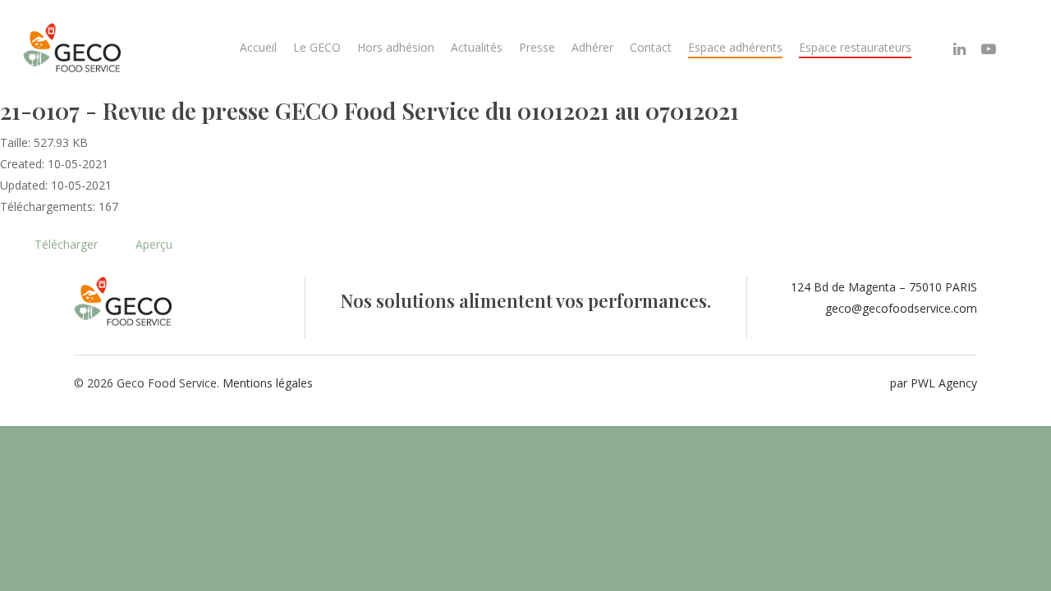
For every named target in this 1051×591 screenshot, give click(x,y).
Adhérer (592, 47)
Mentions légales (268, 383)
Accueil (258, 47)
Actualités (477, 47)
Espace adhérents (735, 47)
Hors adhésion (395, 47)
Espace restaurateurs (855, 47)
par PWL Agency (933, 383)
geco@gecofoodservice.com (901, 308)
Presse (537, 47)
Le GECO (317, 47)
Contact (651, 47)
